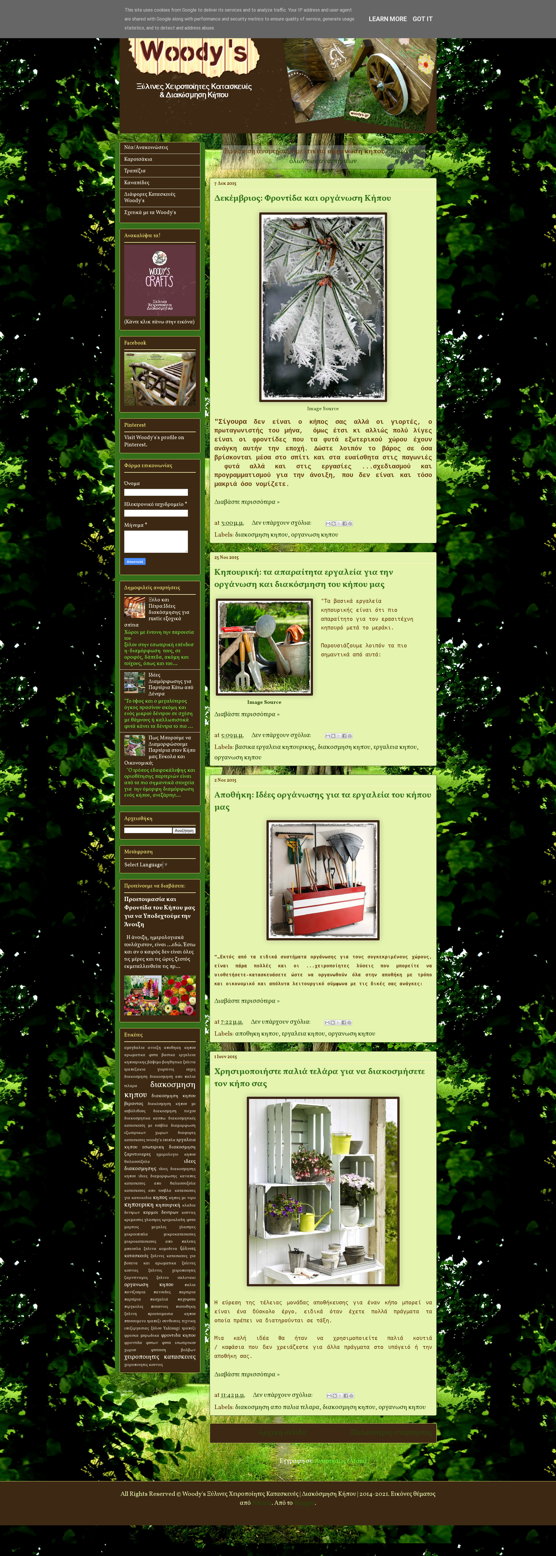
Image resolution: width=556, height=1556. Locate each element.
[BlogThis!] (333, 523)
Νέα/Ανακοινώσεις (146, 147)
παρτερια (187, 1292)
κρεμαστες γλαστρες (142, 1220)
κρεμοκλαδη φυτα (178, 1220)
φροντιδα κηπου (178, 1335)
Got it (423, 19)
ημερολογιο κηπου (176, 1154)
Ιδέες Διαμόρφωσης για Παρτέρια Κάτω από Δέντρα (171, 685)
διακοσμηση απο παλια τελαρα (277, 1407)
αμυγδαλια (134, 1048)
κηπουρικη (139, 1204)
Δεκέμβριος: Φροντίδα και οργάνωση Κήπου (302, 198)
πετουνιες (159, 1307)
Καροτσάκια (138, 159)
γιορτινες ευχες (176, 1069)
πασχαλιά (159, 1299)
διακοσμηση (136, 1077)
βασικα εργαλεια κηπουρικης (274, 747)
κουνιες (189, 1213)
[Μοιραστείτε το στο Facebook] (345, 523)
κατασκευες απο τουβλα (148, 1191)
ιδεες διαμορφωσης (157, 1176)
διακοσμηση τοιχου (174, 1111)
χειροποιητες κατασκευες (160, 1357)
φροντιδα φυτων (141, 1343)
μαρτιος (131, 1227)
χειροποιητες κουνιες (143, 1365)
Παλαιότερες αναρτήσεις (391, 1433)
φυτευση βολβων (173, 1350)
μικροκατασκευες (180, 1234)
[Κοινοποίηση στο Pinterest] (350, 523)
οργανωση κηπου (314, 535)
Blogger (304, 1503)
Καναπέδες (136, 183)
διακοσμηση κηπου (261, 535)
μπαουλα (132, 1249)
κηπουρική (168, 1205)
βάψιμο (154, 1062)
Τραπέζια (135, 171)
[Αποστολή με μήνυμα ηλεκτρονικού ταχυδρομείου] (328, 523)
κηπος (160, 1197)
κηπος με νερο (182, 1198)
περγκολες (133, 1307)
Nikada (262, 1503)
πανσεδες (162, 1292)
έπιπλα (169, 1140)
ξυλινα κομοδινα (160, 1249)
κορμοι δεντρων (160, 1212)
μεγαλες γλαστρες (173, 1227)
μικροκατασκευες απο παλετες (160, 1241)
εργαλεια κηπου (395, 747)
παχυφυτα (187, 1299)
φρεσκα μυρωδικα (141, 1335)
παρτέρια (132, 1299)
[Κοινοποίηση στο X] (339, 523)
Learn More (388, 19)
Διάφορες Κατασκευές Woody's (149, 198)
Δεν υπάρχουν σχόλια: (282, 523)
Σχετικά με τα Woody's (150, 212)
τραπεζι (189, 1328)
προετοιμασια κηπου (172, 1314)
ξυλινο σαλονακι (176, 1278)
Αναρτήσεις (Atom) (341, 1461)
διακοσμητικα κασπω (145, 1118)
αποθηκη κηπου (257, 1034)
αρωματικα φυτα (141, 1055)
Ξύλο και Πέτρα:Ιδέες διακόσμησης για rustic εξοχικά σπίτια (156, 612)
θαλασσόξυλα (137, 1162)
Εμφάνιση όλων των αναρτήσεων (355, 156)
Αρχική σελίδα (282, 1433)
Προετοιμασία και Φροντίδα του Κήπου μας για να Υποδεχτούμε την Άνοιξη (159, 912)
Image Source (323, 409)
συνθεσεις (171, 1321)
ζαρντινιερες (137, 1154)
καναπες (188, 1176)
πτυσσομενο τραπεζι (142, 1321)
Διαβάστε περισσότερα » (247, 502)
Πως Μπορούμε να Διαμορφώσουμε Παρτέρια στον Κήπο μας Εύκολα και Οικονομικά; (159, 750)
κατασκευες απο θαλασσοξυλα (160, 1183)
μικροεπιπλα (136, 1234)
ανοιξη (154, 1048)
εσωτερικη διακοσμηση (169, 1147)
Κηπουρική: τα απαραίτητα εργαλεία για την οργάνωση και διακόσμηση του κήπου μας (303, 578)
